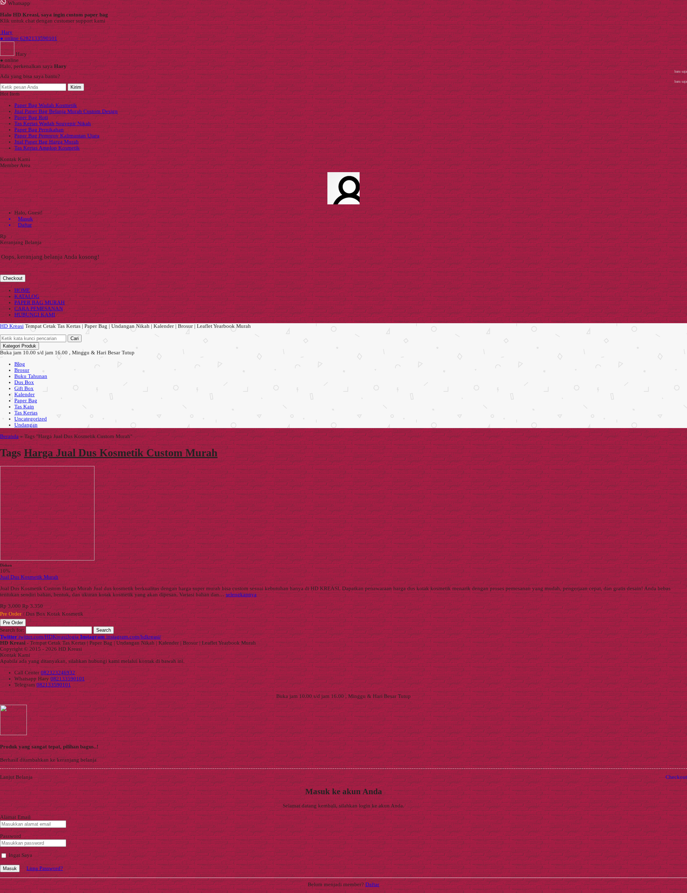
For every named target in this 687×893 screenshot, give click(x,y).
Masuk (10, 868)
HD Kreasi (12, 326)
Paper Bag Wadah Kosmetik (45, 105)
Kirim (75, 87)
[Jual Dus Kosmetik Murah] (47, 559)
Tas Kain (24, 406)
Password (10, 836)
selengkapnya (241, 594)
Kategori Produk (19, 346)
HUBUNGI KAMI (34, 314)
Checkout (13, 278)
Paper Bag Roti (31, 117)
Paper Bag (25, 400)
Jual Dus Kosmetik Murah (29, 577)
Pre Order (13, 622)
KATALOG (26, 296)
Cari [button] (74, 338)
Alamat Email (15, 817)
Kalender (24, 394)
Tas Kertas (26, 413)
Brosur (21, 370)
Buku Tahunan (30, 376)
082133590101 (67, 678)
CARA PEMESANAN (38, 308)
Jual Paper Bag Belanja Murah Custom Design (66, 111)
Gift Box (24, 388)
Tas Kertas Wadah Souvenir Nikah (52, 123)
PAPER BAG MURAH (39, 302)
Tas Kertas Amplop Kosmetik (47, 148)
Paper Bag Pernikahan (39, 129)
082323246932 (58, 672)
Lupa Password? (44, 868)
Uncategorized (30, 419)
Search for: (12, 630)
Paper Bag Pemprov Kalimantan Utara (56, 136)
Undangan (26, 425)
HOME (22, 290)
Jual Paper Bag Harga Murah (46, 142)
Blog (19, 364)
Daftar (372, 884)
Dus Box (24, 382)
